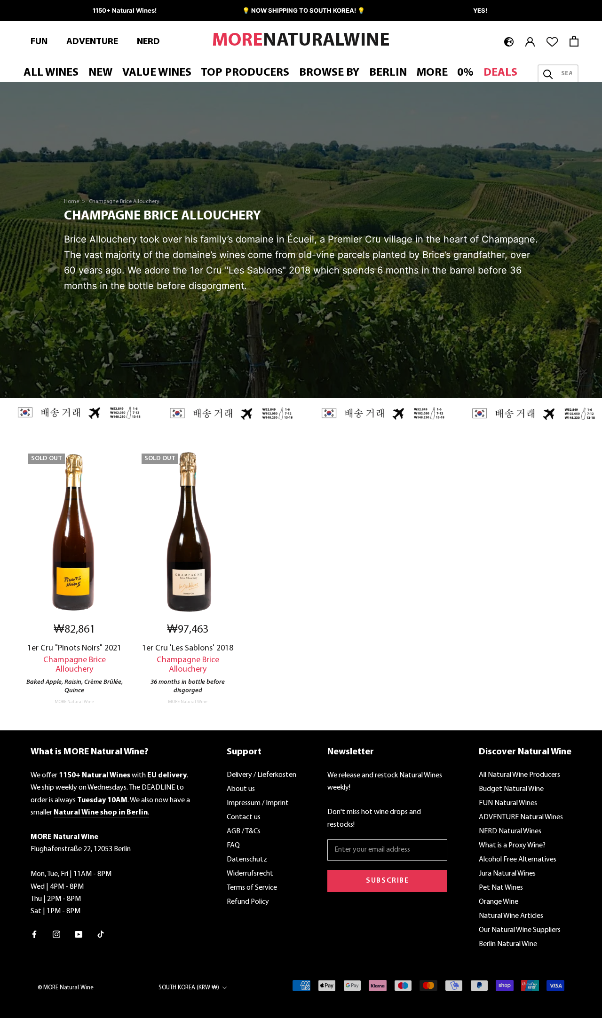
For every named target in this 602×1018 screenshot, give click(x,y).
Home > (75, 201)
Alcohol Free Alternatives (517, 859)
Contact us (244, 817)
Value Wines (156, 73)
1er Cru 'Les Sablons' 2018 (187, 648)
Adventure (92, 42)
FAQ (233, 845)
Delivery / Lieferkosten (261, 775)
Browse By (329, 73)
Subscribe (387, 881)
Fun (39, 42)
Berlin (388, 73)
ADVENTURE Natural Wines (521, 817)
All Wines (51, 73)
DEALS (500, 73)
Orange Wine (498, 902)
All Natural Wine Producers (519, 775)
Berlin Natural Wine (508, 944)
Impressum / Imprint (258, 803)
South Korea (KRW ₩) (188, 988)
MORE (432, 73)
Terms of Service (252, 888)
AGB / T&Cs (244, 831)
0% (465, 73)
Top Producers (245, 73)
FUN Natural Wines (508, 803)
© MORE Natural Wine (66, 988)
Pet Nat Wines (501, 888)
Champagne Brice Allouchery (124, 201)
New (100, 73)
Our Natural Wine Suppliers (520, 930)
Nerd (148, 42)
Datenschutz (247, 859)
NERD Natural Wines (510, 831)
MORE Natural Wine (74, 702)
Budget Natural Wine (511, 789)
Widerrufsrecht (250, 873)
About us (241, 789)
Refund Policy (248, 902)
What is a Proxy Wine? (512, 845)
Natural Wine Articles (511, 916)
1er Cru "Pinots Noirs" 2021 (74, 648)
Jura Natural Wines (507, 873)
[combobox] (566, 74)
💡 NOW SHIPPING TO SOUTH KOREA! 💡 (303, 10)
